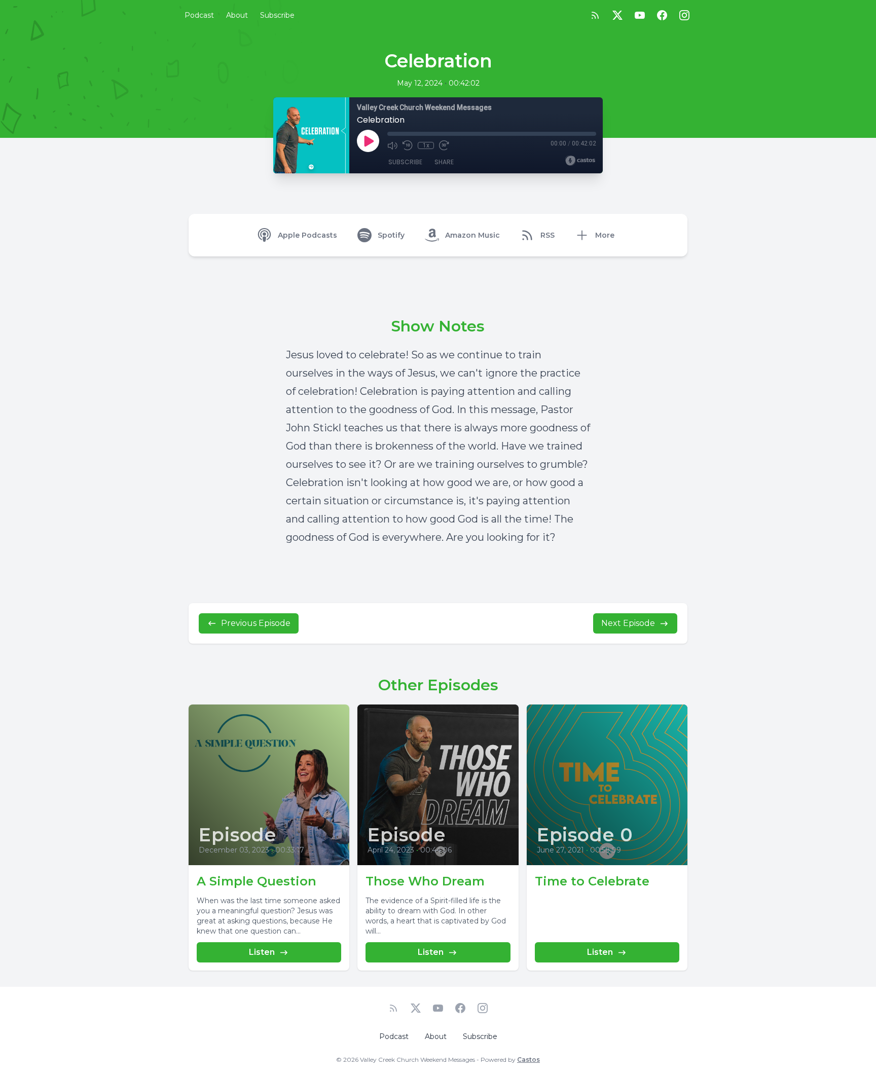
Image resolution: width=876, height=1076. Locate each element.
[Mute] (392, 145)
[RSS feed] (595, 15)
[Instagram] (684, 15)
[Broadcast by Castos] (580, 161)
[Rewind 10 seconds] (408, 145)
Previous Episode (255, 623)
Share (444, 162)
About (237, 15)
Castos (528, 1059)
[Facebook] (662, 15)
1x (426, 145)
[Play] (368, 141)
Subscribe (277, 15)
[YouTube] (640, 15)
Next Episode (628, 623)
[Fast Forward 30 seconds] (444, 145)
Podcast (199, 15)
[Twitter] (617, 15)
